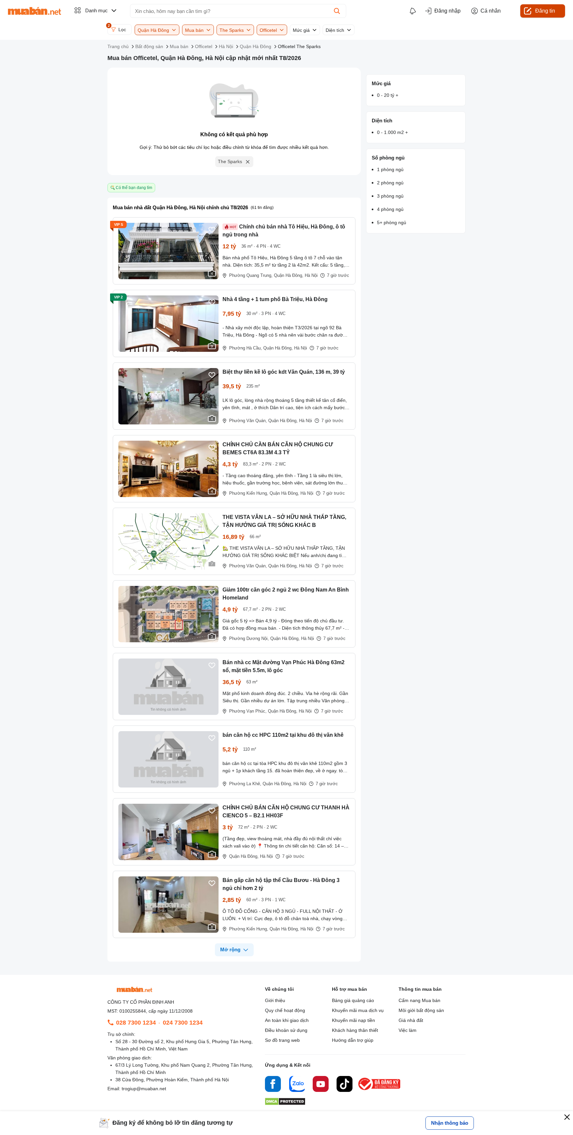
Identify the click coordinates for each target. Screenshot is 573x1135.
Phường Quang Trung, (251, 275)
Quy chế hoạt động (285, 1010)
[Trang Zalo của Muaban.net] (297, 1085)
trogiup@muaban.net (144, 1088)
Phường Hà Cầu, (245, 348)
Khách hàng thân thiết (355, 1030)
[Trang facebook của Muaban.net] (273, 1085)
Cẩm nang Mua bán (419, 1000)
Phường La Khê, (245, 783)
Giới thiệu (275, 1000)
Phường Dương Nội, (249, 638)
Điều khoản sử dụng (286, 1030)
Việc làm (407, 1030)
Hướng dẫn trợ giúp (352, 1040)
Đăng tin (545, 11)
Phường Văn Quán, (248, 420)
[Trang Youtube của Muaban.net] (321, 1085)
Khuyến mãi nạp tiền (353, 1020)
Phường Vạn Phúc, (248, 711)
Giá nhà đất (411, 1020)
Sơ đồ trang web (282, 1040)
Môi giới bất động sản (421, 1010)
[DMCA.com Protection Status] (285, 1103)
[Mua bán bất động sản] (34, 11)
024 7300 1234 (183, 1022)
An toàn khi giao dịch (287, 1020)
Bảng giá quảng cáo (353, 1000)
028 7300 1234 (136, 1022)
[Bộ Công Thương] (380, 1090)
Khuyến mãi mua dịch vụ (358, 1010)
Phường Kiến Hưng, (248, 493)
